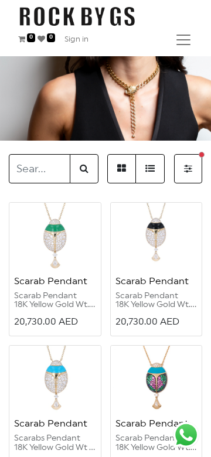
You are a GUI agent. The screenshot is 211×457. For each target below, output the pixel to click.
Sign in (76, 39)
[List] (150, 168)
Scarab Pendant (50, 281)
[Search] (84, 168)
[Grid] (121, 168)
